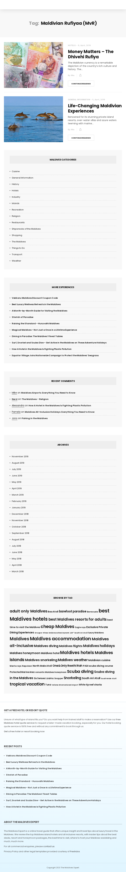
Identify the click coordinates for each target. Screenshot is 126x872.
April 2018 (17, 565)
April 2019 (17, 488)
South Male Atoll (108, 678)
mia (72, 75)
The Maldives (19, 241)
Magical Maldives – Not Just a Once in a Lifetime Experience (44, 329)
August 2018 (18, 539)
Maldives (19, 639)
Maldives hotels (77, 653)
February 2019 (19, 501)
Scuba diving (80, 671)
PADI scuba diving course (98, 665)
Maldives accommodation (60, 638)
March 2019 (18, 494)
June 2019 (17, 475)
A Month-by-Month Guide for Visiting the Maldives (39, 310)
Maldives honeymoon (25, 653)
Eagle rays (80, 627)
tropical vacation (27, 684)
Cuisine (16, 171)
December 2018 (20, 514)
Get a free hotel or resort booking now (24, 731)
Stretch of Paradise (22, 317)
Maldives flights (71, 646)
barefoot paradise (72, 611)
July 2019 (16, 469)
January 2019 (19, 507)
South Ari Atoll (91, 678)
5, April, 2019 (98, 99)
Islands (15, 203)
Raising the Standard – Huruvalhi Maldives (35, 323)
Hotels (72, 45)
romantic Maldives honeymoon (50, 672)
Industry (16, 196)
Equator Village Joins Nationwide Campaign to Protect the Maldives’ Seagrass (55, 355)
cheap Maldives (57, 626)
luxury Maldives (96, 632)
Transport (17, 254)
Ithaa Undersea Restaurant (56, 633)
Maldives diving (46, 646)
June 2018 (17, 552)
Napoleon (27, 666)
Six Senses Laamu (44, 678)
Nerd (14, 399)
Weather (16, 260)
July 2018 (16, 545)
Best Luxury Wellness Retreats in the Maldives (36, 304)
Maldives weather (73, 659)
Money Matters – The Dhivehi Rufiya (90, 54)
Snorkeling (72, 677)
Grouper (38, 633)
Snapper (58, 678)
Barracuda (92, 611)
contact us (48, 846)
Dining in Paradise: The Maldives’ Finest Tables (37, 336)
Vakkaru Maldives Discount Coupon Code (35, 298)
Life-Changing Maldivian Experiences (95, 108)
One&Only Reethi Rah (67, 666)
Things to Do (18, 248)
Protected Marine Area (22, 672)
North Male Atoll (42, 665)
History (15, 184)
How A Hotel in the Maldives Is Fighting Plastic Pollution (42, 349)
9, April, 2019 (84, 45)
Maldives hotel (50, 653)
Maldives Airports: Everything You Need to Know (48, 392)
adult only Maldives (28, 611)
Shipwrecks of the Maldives (26, 228)
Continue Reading (81, 83)
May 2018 (16, 558)
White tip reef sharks (90, 684)
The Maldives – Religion (35, 399)
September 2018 (20, 533)
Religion (16, 216)
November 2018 (20, 520)
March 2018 (18, 571)
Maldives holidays (99, 645)
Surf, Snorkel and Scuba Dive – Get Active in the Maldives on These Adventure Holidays (59, 342)
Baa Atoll (53, 611)
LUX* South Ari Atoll (78, 633)
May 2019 (16, 482)
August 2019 (18, 462)
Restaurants (18, 222)
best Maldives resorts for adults (77, 619)
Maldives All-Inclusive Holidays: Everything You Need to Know (59, 411)
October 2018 (19, 526)
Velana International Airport (65, 685)
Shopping (17, 235)
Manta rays (15, 666)
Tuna (48, 684)
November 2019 (20, 456)
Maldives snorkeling (41, 660)
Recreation (18, 209)
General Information (79, 100)
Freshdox (75, 851)
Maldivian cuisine (99, 660)
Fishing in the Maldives (35, 418)
